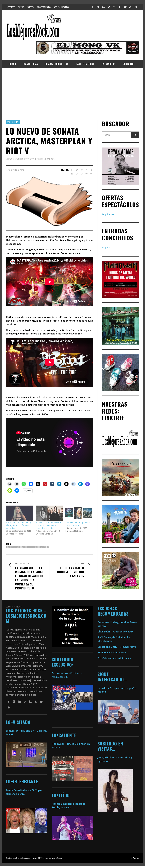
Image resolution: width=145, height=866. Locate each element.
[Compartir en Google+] (81, 170)
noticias (20, 547)
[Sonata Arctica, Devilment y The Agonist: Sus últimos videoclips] (19, 513)
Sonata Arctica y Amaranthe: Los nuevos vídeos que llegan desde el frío (49, 525)
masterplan (11, 547)
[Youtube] (130, 7)
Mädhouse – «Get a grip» (112, 652)
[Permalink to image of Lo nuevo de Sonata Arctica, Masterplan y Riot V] (49, 200)
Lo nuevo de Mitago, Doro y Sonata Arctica (78, 524)
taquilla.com (109, 214)
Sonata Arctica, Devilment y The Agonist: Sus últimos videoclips (18, 525)
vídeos (46, 547)
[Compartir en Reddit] (81, 173)
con (65, 803)
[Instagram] (98, 7)
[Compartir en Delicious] (77, 173)
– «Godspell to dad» (115, 631)
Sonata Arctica (36, 547)
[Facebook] (92, 7)
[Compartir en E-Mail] (91, 173)
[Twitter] (125, 7)
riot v (27, 547)
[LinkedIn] (103, 7)
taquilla (106, 247)
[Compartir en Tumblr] (91, 170)
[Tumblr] (119, 7)
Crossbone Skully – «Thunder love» (117, 646)
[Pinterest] (108, 7)
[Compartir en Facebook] (72, 170)
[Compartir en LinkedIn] (72, 173)
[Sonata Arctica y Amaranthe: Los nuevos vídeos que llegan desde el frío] (49, 513)
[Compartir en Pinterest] (86, 170)
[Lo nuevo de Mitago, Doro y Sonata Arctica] (78, 513)
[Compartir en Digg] (86, 173)
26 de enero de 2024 (16, 170)
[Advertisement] (72, 94)
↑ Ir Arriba (134, 858)
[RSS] (114, 7)
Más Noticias (13, 121)
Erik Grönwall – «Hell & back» (114, 658)
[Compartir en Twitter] (77, 170)
